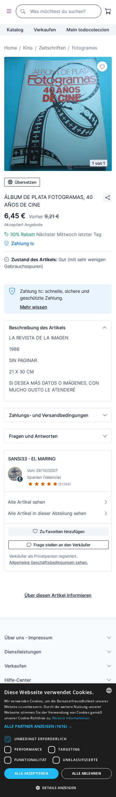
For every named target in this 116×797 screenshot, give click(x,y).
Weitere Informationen (70, 718)
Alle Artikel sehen (26, 502)
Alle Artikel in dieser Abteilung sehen (47, 513)
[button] (58, 327)
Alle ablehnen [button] (86, 773)
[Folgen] (102, 66)
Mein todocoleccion (87, 30)
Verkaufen (45, 30)
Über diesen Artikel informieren (58, 595)
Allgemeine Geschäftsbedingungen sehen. (48, 562)
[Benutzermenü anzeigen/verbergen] (8, 11)
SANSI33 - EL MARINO (31, 459)
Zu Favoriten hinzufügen (62, 531)
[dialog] (58, 740)
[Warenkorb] (108, 11)
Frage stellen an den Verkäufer (62, 544)
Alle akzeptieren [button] (31, 773)
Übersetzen (25, 182)
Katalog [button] (15, 30)
